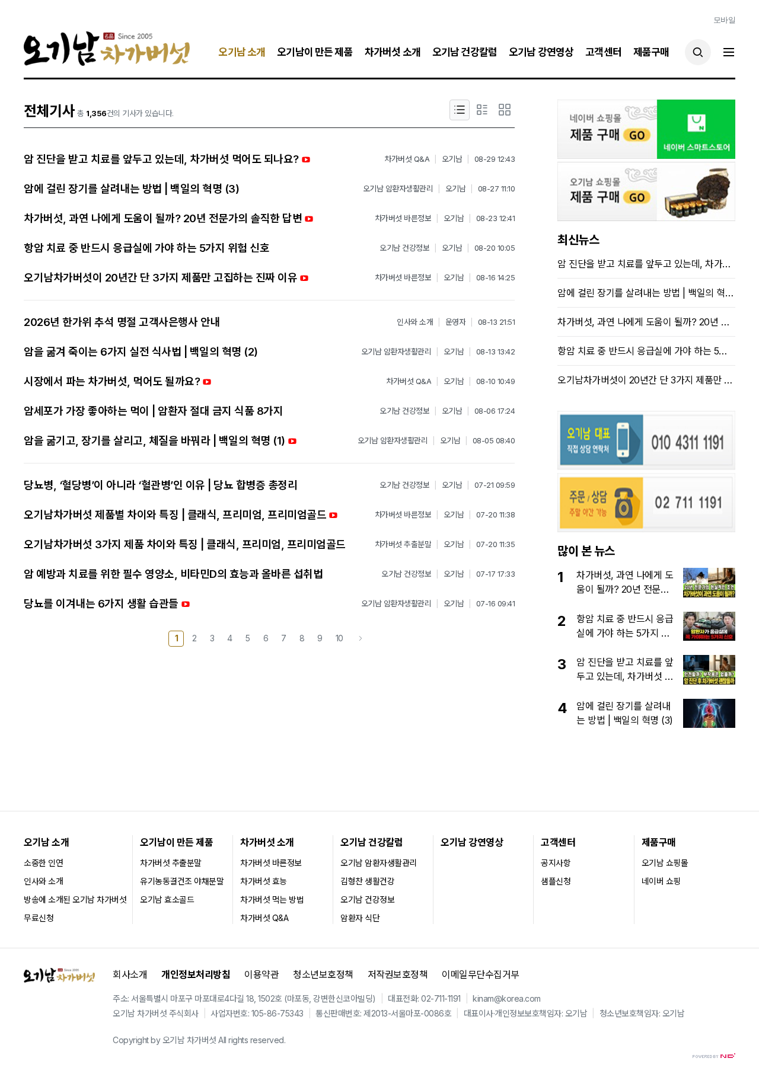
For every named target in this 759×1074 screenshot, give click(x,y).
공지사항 (555, 863)
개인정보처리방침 (195, 974)
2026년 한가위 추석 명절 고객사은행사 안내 (122, 322)
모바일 (724, 19)
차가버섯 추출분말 (171, 863)
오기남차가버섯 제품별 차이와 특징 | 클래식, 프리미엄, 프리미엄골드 (175, 515)
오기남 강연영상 (541, 52)
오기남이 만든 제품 (315, 52)
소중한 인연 (43, 863)
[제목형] (459, 110)
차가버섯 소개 (392, 52)
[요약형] (482, 110)
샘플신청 (555, 881)
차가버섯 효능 (263, 881)
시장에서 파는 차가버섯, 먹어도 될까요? (112, 381)
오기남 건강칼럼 (464, 52)
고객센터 (603, 52)
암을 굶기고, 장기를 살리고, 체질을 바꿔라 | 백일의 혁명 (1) (154, 440)
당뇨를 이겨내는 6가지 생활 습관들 (101, 603)
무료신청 (38, 918)
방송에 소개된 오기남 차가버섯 (75, 899)
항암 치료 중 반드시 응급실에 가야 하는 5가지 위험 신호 (146, 248)
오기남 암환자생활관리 (378, 863)
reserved (267, 1040)
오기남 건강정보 (367, 899)
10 (339, 638)
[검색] (698, 52)
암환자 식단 (360, 918)
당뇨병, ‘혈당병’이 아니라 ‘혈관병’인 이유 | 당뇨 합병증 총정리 (160, 485)
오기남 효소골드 (167, 899)
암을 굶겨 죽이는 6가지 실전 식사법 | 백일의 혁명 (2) (141, 352)
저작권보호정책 (398, 974)
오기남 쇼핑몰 (665, 863)
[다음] (360, 638)
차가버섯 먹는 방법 (272, 899)
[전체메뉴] (729, 52)
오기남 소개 (241, 52)
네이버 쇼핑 (661, 881)
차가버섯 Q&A (264, 918)
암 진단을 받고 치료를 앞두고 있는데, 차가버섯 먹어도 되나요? (161, 159)
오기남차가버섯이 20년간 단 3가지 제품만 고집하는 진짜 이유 (160, 277)
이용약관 (261, 974)
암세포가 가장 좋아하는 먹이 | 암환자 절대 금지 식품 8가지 (153, 411)
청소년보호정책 (323, 974)
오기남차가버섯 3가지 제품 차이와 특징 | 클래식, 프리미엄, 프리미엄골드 (185, 544)
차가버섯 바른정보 (271, 863)
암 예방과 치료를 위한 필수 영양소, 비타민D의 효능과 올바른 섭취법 (173, 574)
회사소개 (130, 974)
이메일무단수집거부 (480, 974)
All (222, 1040)
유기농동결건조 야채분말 (182, 881)
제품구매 (651, 52)
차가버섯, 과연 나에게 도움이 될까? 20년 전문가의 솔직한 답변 (163, 218)
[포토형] (505, 110)
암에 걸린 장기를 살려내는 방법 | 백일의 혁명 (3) (131, 189)
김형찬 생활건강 (367, 881)
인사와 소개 (43, 881)
